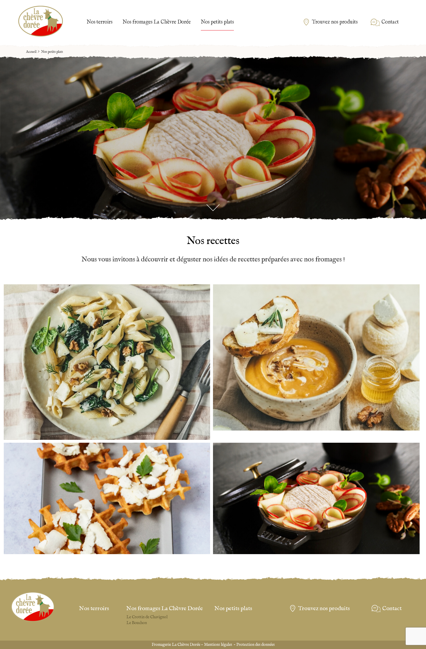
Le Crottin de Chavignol (147, 617)
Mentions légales (218, 644)
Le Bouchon (136, 623)
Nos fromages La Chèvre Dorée (157, 22)
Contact (390, 22)
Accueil (31, 52)
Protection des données (255, 644)
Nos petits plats (217, 22)
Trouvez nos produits (335, 22)
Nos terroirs (99, 22)
